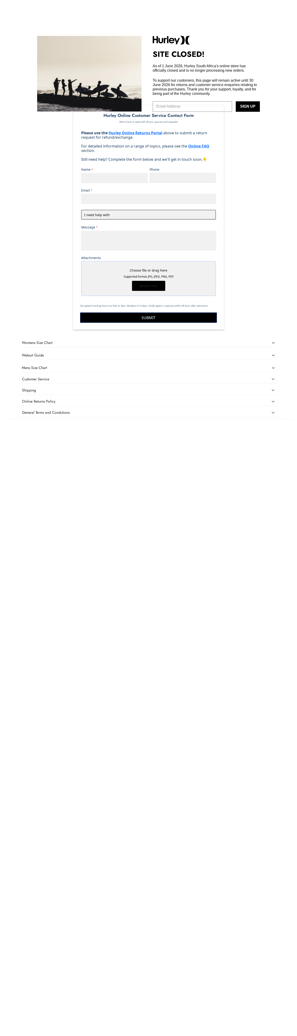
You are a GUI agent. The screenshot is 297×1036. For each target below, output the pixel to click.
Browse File (148, 286)
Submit (148, 317)
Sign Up (247, 106)
